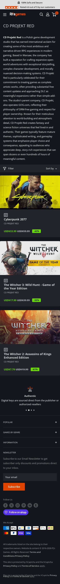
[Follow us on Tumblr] (36, 505)
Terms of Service (30, 565)
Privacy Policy (22, 555)
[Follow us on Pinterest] (23, 505)
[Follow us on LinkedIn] (30, 505)
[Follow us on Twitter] (11, 505)
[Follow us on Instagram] (17, 505)
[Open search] (41, 14)
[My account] (47, 14)
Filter (11, 168)
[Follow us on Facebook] (5, 505)
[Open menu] (4, 14)
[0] (54, 14)
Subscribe (14, 486)
